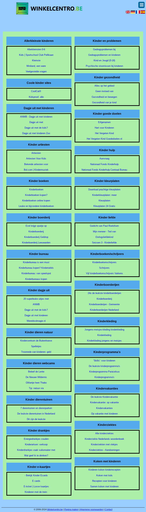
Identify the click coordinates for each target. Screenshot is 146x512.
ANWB (36, 304)
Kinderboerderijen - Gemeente (104, 304)
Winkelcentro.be (55, 509)
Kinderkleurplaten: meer (104, 195)
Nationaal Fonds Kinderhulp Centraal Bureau (104, 169)
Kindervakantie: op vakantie (104, 402)
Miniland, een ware (36, 66)
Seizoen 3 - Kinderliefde (104, 242)
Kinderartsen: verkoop (36, 444)
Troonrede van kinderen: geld (36, 352)
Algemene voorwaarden (91, 509)
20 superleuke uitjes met (36, 298)
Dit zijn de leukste (36, 419)
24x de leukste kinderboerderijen (104, 293)
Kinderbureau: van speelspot (36, 273)
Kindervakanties (104, 408)
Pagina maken (71, 509)
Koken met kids (104, 475)
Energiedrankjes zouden (36, 439)
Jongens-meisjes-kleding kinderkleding (104, 329)
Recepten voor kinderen (104, 481)
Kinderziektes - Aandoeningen (104, 450)
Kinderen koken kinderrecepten (104, 469)
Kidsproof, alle (36, 97)
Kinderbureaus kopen (36, 279)
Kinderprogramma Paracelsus (104, 371)
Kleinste (36, 60)
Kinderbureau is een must (36, 262)
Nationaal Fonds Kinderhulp (104, 164)
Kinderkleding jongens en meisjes (104, 340)
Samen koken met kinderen (104, 486)
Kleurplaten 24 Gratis (104, 206)
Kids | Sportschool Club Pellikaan (36, 55)
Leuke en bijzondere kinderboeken (36, 206)
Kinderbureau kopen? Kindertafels (36, 268)
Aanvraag (104, 158)
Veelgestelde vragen (36, 71)
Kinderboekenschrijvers (104, 262)
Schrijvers (104, 268)
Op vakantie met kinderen (104, 413)
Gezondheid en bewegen (104, 97)
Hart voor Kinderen (104, 127)
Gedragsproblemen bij (104, 49)
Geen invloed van (104, 91)
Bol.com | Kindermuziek (36, 169)
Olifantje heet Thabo (36, 382)
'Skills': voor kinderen (104, 360)
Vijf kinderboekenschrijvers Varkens (104, 273)
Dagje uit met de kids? (36, 127)
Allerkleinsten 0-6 (36, 49)
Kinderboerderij (36, 231)
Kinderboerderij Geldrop (36, 237)
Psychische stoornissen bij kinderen (104, 66)
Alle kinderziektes (104, 433)
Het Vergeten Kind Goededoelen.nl (104, 138)
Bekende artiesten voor (36, 164)
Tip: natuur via (36, 388)
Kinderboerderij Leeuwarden (36, 242)
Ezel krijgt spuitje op (36, 225)
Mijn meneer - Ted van (104, 231)
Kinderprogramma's (104, 377)
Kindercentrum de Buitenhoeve (36, 340)
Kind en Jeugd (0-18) (104, 60)
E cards (36, 481)
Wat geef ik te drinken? (36, 455)
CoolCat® (36, 91)
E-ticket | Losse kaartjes (36, 486)
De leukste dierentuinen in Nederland (36, 413)
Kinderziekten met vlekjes (104, 444)
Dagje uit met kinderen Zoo (36, 133)
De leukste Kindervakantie (104, 397)
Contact (108, 509)
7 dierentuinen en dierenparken (36, 408)
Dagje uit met (36, 122)
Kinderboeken (36, 189)
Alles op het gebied (104, 85)
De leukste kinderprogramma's (104, 366)
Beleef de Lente (36, 371)
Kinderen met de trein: (36, 492)
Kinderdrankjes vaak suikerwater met (36, 450)
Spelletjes (36, 346)
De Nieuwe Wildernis (36, 377)
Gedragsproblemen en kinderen (104, 55)
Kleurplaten (104, 200)
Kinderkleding (104, 335)
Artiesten (36, 153)
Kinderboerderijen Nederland (104, 310)
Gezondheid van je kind (104, 102)
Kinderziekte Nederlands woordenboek (104, 439)
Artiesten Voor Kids (36, 158)
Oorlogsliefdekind (104, 237)
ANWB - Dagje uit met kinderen (36, 116)
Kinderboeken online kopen (36, 200)
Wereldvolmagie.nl (36, 321)
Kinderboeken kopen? (36, 195)
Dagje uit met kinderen (36, 315)
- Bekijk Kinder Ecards (36, 475)
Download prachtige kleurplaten (104, 189)
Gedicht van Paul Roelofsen (104, 225)
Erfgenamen (104, 122)
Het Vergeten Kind (104, 133)
